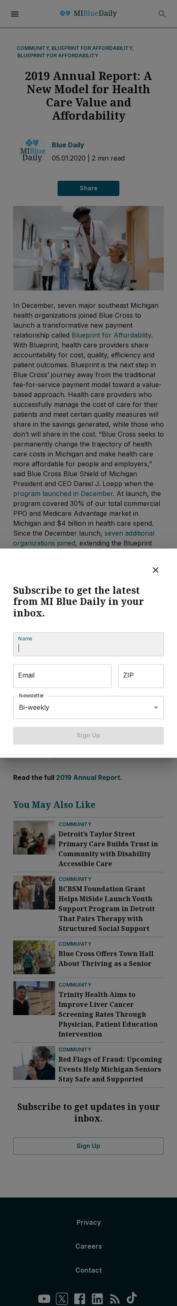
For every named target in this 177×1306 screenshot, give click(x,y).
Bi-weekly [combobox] (34, 707)
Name (25, 639)
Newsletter (31, 696)
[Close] (155, 570)
